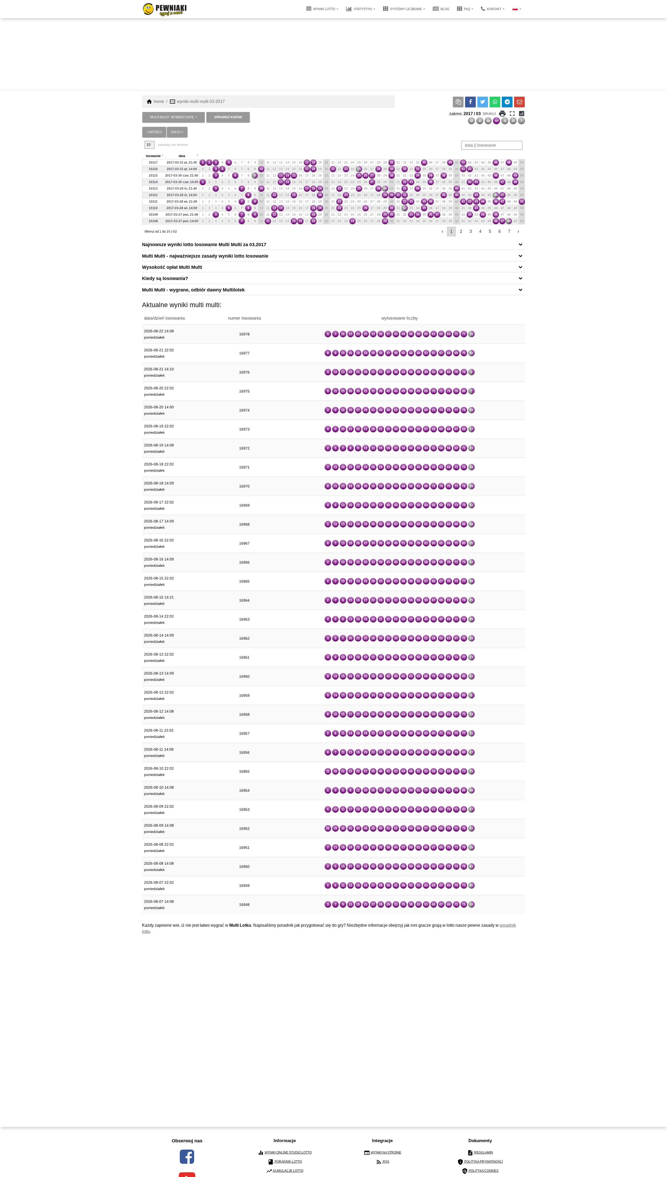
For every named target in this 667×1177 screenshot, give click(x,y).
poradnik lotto (285, 1162)
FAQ (467, 9)
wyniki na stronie (382, 1152)
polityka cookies (480, 1171)
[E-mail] (519, 101)
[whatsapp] (495, 101)
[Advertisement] (333, 54)
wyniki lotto (324, 9)
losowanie (153, 156)
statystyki (363, 9)
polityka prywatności (480, 1162)
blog (444, 9)
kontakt (494, 9)
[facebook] (186, 1156)
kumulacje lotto (284, 1171)
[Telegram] (507, 101)
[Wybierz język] (516, 9)
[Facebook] (470, 101)
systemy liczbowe (406, 9)
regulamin (480, 1152)
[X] (482, 101)
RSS (382, 1162)
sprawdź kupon (228, 117)
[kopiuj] (458, 101)
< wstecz (154, 132)
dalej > (177, 132)
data (182, 156)
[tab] (333, 244)
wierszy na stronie (172, 144)
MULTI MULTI (172, 117)
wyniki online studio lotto (285, 1152)
